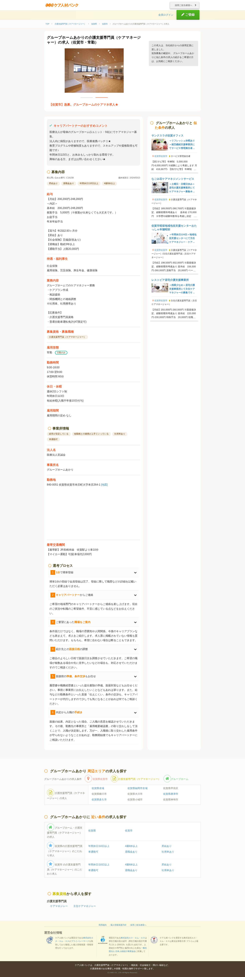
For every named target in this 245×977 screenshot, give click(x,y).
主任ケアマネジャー (84, 906)
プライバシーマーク (80, 941)
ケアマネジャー (59, 906)
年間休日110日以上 (99, 846)
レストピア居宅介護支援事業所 (170, 279)
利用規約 (103, 925)
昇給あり (167, 846)
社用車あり (168, 851)
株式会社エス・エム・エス (133, 938)
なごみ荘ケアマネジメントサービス (173, 178)
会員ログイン (165, 15)
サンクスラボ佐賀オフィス (168, 135)
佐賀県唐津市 (170, 794)
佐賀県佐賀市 (160, 156)
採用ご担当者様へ (184, 5)
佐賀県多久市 (99, 799)
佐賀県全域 (98, 788)
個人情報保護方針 (118, 925)
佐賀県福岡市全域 (138, 788)
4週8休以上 (131, 846)
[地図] (104, 484)
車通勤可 (93, 851)
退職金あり (131, 851)
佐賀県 (92, 830)
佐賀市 (128, 830)
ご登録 (189, 14)
